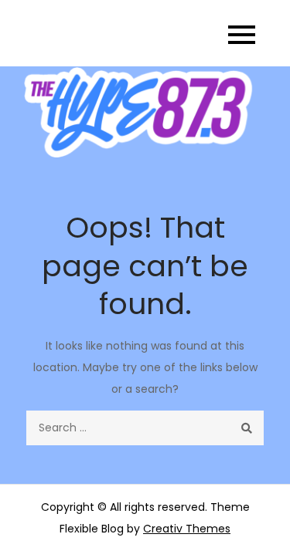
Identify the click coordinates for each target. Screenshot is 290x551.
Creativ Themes (186, 528)
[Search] (246, 428)
